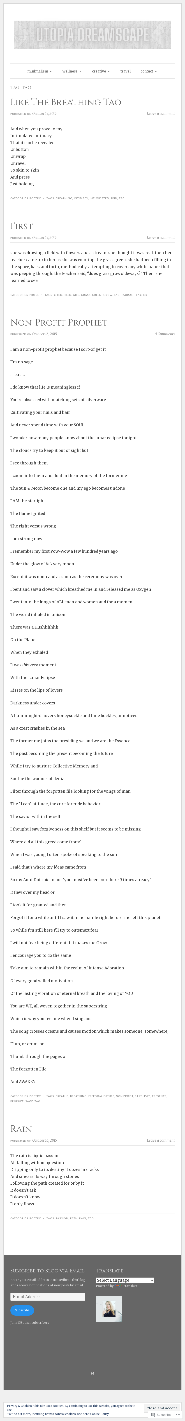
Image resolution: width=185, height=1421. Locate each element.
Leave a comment (161, 113)
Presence (159, 1096)
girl (76, 294)
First (21, 226)
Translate (130, 1286)
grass (85, 294)
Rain (21, 1129)
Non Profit (124, 1096)
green (97, 294)
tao (122, 198)
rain (82, 1218)
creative (99, 71)
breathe (62, 1096)
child (58, 294)
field (67, 294)
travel (125, 71)
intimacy (81, 198)
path (74, 1218)
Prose (34, 294)
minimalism (37, 71)
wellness (70, 71)
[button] (109, 1310)
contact (147, 71)
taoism (127, 294)
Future (109, 1096)
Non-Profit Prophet (58, 323)
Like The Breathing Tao (65, 102)
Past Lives (142, 1096)
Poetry (35, 198)
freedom (95, 1096)
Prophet (17, 1101)
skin (114, 198)
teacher (140, 294)
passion (62, 1218)
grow (107, 294)
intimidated (99, 198)
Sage (29, 1101)
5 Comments (165, 334)
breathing (64, 198)
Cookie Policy (99, 1414)
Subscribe (22, 1310)
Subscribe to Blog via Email (47, 1271)
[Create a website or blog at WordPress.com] (92, 1373)
